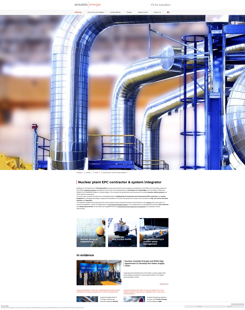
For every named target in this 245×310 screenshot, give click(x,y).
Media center (143, 12)
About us (157, 12)
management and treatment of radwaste (131, 206)
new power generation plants (118, 204)
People (129, 12)
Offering (78, 12)
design (149, 202)
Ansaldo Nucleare (90, 190)
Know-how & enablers (96, 12)
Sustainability (115, 12)
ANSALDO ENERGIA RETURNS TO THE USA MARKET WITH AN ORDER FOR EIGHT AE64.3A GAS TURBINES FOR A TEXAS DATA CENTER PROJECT (144, 292)
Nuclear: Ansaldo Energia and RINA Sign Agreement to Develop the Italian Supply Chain (144, 263)
